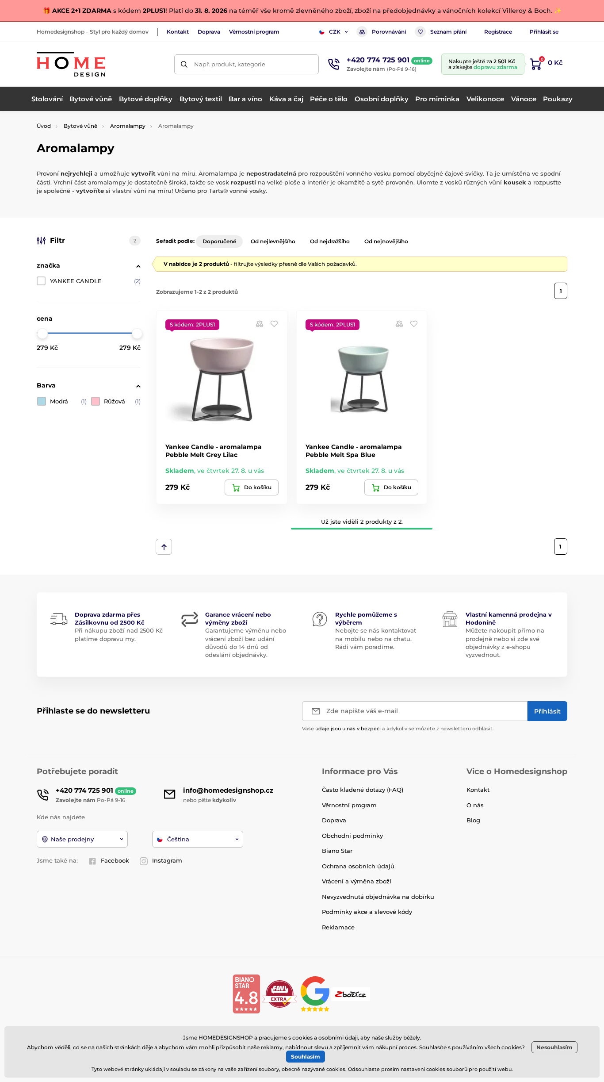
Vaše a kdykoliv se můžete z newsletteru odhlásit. (398, 728)
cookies (511, 1047)
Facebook (115, 860)
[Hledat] (184, 64)
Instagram (167, 860)
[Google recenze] (316, 993)
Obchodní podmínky (352, 835)
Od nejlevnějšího (273, 241)
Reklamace (338, 927)
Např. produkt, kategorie (229, 64)
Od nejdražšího (330, 241)
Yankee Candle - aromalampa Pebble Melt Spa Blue (354, 451)
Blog (473, 820)
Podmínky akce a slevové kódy (367, 911)
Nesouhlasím (554, 1047)
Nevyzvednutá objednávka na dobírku (378, 896)
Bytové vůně (80, 126)
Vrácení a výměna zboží (356, 881)
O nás (475, 805)
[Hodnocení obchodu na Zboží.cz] (351, 993)
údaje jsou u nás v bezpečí (348, 728)
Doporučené (219, 241)
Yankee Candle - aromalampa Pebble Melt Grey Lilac (213, 451)
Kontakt (178, 31)
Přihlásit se (544, 31)
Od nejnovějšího (386, 241)
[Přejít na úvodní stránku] (71, 64)
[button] (274, 323)
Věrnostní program (254, 31)
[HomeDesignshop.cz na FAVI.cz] (279, 993)
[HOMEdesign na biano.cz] (246, 993)
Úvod (44, 126)
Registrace (498, 31)
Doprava (209, 31)
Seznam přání (448, 31)
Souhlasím (305, 1056)
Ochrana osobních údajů (358, 866)
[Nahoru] (164, 546)
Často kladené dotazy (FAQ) (362, 789)
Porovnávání (389, 31)
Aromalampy (127, 126)
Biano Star (337, 850)
